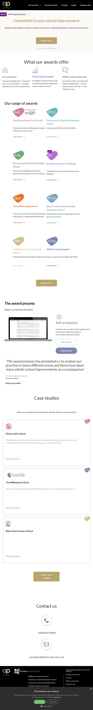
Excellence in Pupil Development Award (42, 679)
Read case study (12, 459)
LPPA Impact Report (17, 14)
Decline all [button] (53, 702)
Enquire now (85, 5)
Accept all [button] (39, 702)
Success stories (51, 5)
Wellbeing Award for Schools (38, 676)
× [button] (91, 689)
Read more (57, 697)
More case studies (46, 576)
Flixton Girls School (16, 433)
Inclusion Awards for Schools (38, 686)
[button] (46, 706)
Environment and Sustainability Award (41, 683)
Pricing (64, 5)
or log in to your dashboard (46, 48)
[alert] (46, 698)
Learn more (18, 136)
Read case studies (13, 383)
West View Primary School (19, 531)
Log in (73, 5)
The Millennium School (17, 482)
